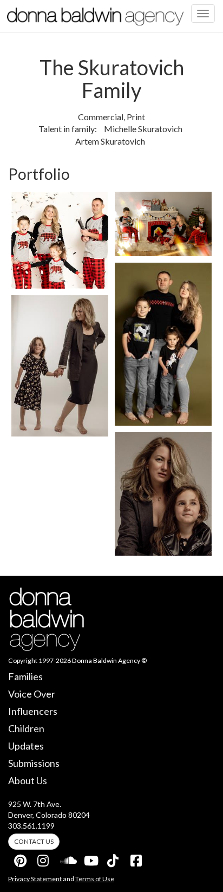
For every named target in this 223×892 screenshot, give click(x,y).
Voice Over (31, 694)
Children (26, 728)
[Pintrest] (20, 858)
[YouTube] (90, 858)
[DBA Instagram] (43, 858)
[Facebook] (136, 858)
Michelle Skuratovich (143, 128)
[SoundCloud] (67, 858)
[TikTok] (113, 858)
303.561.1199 (31, 825)
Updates (26, 746)
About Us (27, 780)
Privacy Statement (35, 879)
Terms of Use (94, 879)
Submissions (34, 763)
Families (25, 676)
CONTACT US (34, 841)
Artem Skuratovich (110, 141)
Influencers (32, 711)
